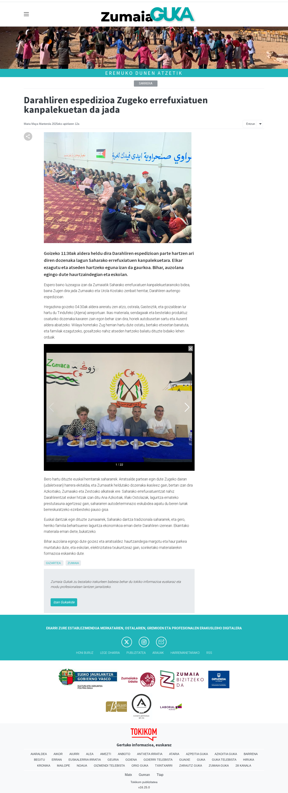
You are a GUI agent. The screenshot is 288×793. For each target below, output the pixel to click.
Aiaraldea (39, 754)
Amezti (105, 754)
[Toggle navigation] (26, 14)
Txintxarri (163, 765)
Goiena (131, 759)
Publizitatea (136, 653)
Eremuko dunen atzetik (144, 73)
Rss (209, 653)
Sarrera (145, 83)
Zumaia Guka (219, 765)
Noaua (82, 765)
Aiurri (74, 754)
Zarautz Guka (190, 765)
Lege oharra (110, 653)
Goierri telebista (158, 759)
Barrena (251, 754)
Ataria (174, 754)
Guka (201, 759)
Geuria (113, 759)
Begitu (39, 759)
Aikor (58, 754)
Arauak (158, 653)
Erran (57, 759)
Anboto (124, 754)
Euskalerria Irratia (85, 759)
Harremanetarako (185, 653)
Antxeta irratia (149, 754)
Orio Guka (140, 765)
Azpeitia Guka (197, 754)
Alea (89, 754)
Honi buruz (84, 653)
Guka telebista (224, 759)
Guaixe (184, 759)
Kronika (43, 765)
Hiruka (248, 759)
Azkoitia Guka (226, 754)
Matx (128, 775)
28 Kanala (243, 765)
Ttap (160, 775)
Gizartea (53, 563)
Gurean (144, 775)
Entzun (250, 123)
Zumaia (73, 563)
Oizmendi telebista (109, 765)
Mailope (63, 765)
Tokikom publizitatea (144, 782)
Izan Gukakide (63, 602)
